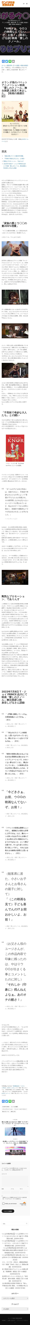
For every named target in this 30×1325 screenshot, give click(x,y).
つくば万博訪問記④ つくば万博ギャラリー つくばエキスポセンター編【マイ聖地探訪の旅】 (15, 1236)
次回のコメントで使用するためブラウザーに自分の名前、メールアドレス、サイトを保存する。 (15, 1198)
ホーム (3, 65)
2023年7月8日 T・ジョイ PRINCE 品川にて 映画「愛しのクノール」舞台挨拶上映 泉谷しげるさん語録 (15, 166)
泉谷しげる (13, 1111)
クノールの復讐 (14, 1106)
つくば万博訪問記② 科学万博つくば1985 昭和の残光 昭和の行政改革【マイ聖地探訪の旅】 (15, 1250)
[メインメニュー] (26, 4)
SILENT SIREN (5, 1106)
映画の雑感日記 (16, 24)
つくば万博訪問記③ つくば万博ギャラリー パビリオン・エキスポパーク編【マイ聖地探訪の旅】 (15, 1243)
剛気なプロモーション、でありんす (14, 161)
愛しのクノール (5, 1111)
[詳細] (23, 4)
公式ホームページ (6, 1093)
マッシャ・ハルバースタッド (20, 1109)
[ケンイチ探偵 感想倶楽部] (8, 3)
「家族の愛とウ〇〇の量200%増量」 (14, 156)
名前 (3, 1188)
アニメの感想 (6, 22)
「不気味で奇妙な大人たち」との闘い (14, 158)
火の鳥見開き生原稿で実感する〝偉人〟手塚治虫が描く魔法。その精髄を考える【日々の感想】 (15, 1285)
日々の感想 (20, 22)
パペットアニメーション (7, 1109)
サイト (21, 1188)
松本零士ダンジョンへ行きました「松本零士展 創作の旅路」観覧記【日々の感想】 (15, 1278)
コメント (4, 1173)
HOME (4, 1320)
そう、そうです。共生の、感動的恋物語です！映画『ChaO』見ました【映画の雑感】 (15, 1264)
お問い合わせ (11, 1320)
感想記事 (13, 22)
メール (12, 1188)
